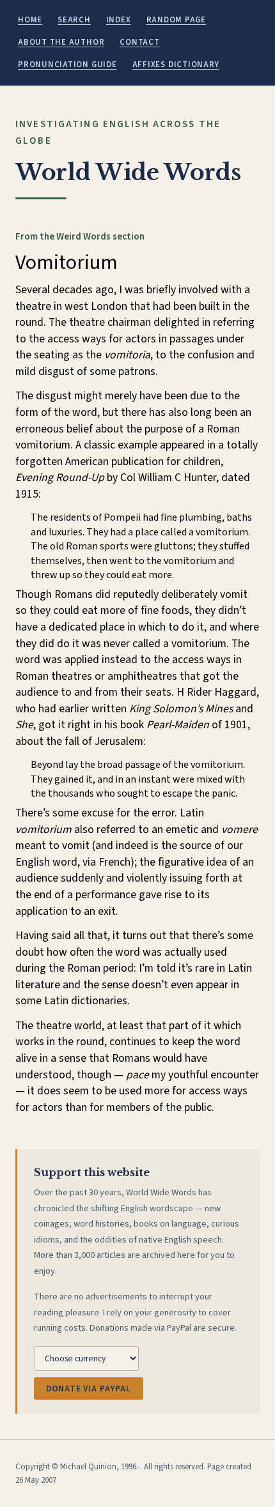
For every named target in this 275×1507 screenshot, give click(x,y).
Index (118, 20)
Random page (176, 20)
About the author (61, 42)
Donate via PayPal (88, 1388)
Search (74, 20)
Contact (139, 42)
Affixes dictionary (175, 64)
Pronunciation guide (67, 64)
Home (30, 20)
